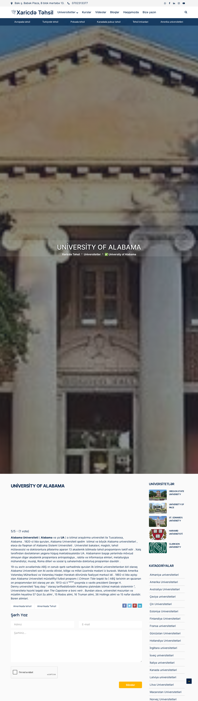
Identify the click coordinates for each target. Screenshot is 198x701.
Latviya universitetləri (163, 677)
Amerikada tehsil (22, 606)
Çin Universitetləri (161, 604)
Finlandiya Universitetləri (165, 618)
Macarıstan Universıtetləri (165, 692)
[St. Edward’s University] (159, 521)
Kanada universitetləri (163, 670)
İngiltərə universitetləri (163, 648)
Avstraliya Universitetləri (165, 589)
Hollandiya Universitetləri (165, 640)
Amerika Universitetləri (164, 582)
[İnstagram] (179, 3)
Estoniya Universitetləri (164, 611)
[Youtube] (184, 3)
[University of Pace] (159, 508)
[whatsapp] (165, 3)
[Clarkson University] (159, 547)
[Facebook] (170, 3)
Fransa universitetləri (163, 625)
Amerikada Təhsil (46, 606)
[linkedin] (174, 3)
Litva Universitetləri (162, 684)
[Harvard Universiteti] (159, 534)
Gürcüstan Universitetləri (165, 633)
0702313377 (80, 3)
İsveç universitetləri (162, 655)
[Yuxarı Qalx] (189, 681)
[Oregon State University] (159, 495)
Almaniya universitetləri (164, 574)
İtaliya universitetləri (162, 662)
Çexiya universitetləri (163, 596)
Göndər (130, 684)
